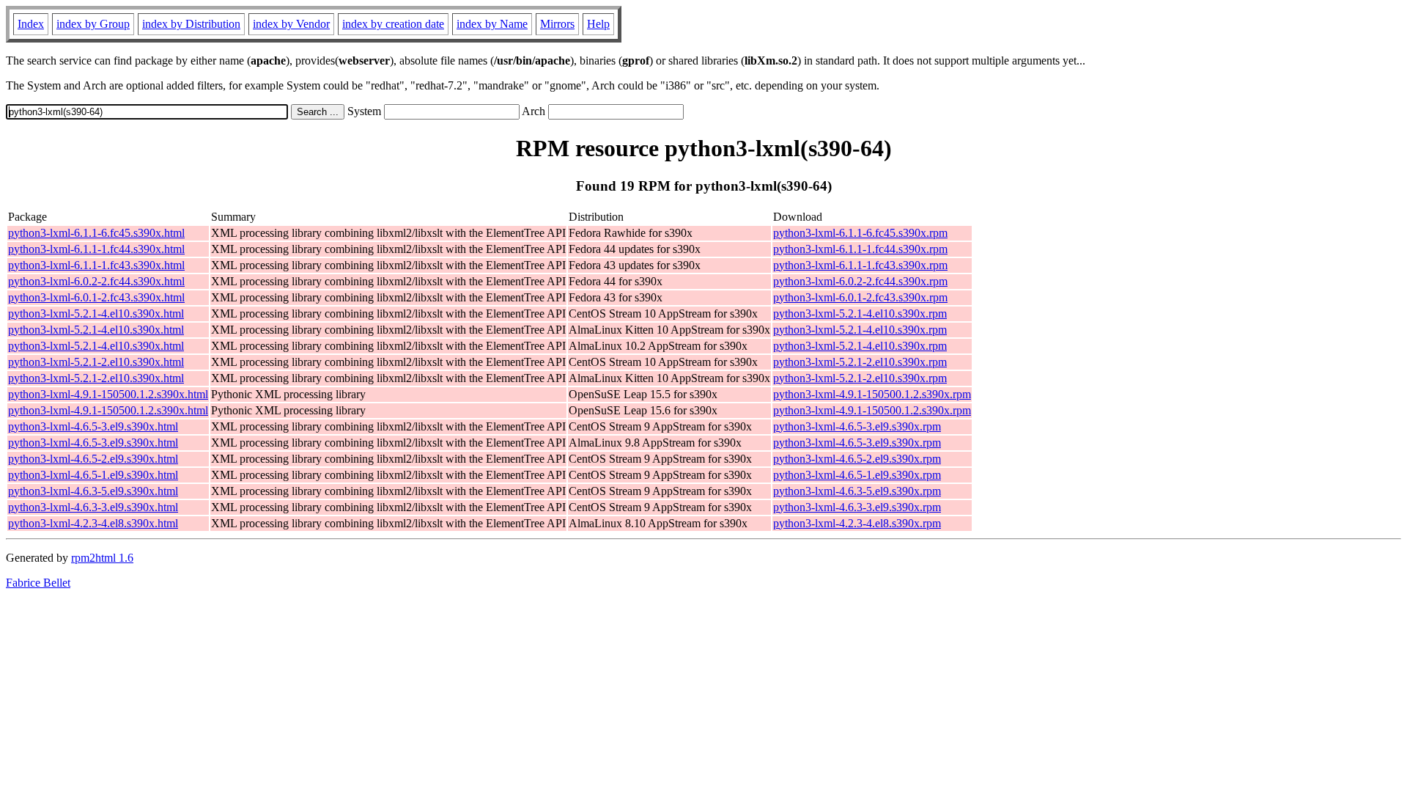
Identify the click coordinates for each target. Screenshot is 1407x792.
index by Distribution (191, 24)
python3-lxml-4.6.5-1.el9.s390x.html (93, 475)
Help (598, 24)
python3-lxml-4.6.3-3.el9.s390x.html (93, 507)
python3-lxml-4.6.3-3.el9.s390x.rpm (857, 507)
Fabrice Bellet (38, 582)
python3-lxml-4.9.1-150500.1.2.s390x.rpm (872, 394)
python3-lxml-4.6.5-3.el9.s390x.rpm (857, 426)
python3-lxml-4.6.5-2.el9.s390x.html (93, 458)
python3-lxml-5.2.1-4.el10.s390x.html (96, 313)
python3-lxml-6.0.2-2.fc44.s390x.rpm (860, 281)
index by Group (93, 24)
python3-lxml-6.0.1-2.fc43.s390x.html (96, 297)
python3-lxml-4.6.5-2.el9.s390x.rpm (857, 458)
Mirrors (557, 24)
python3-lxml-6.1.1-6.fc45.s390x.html (96, 233)
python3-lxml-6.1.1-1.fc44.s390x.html (96, 249)
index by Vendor (291, 24)
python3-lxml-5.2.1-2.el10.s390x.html (96, 362)
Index (31, 24)
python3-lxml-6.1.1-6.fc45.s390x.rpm (860, 233)
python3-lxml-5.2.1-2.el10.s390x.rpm (860, 362)
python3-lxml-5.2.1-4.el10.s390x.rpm (860, 313)
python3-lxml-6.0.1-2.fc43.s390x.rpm (860, 297)
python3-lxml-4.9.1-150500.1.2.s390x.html (108, 394)
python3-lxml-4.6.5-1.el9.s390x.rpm (857, 475)
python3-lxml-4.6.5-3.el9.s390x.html (93, 426)
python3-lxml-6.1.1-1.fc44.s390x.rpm (860, 249)
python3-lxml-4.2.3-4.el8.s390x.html (93, 523)
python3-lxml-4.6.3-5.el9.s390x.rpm (857, 491)
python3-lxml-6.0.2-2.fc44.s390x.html (96, 281)
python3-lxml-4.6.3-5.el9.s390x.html (93, 491)
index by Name (492, 24)
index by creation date (393, 24)
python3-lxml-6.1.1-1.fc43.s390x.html (96, 265)
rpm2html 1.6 (102, 557)
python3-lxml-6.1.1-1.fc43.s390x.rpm (860, 265)
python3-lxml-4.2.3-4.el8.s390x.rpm (857, 523)
